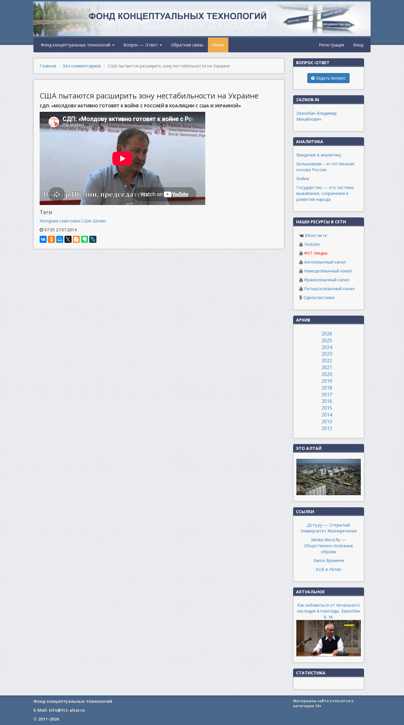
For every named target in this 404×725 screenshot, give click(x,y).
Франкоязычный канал (326, 279)
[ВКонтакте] (43, 239)
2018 (326, 388)
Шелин (99, 221)
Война (302, 178)
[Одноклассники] (51, 239)
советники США (75, 221)
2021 (326, 367)
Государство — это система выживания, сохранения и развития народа (325, 193)
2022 (326, 360)
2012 (326, 428)
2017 (326, 394)
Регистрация (331, 45)
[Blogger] (76, 239)
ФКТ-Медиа (315, 253)
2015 (326, 408)
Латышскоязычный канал (329, 288)
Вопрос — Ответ (141, 45)
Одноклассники (318, 297)
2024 (326, 347)
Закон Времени (328, 560)
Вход (358, 45)
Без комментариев (82, 66)
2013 (326, 421)
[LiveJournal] (92, 239)
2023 (326, 354)
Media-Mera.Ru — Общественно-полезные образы (328, 545)
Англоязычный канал (325, 262)
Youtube (312, 244)
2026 (326, 333)
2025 (326, 340)
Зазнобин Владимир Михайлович (316, 116)
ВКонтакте (316, 235)
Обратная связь (187, 45)
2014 (326, 414)
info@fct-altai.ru (67, 710)
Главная (48, 66)
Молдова (49, 221)
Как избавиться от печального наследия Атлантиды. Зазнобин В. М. (328, 611)
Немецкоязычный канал (328, 271)
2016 (326, 401)
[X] (68, 239)
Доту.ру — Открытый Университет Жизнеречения (328, 528)
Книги (218, 45)
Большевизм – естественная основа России (325, 166)
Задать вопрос (330, 78)
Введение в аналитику (318, 155)
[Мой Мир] (59, 239)
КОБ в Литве (328, 569)
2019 (326, 381)
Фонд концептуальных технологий (76, 45)
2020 (326, 374)
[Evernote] (84, 239)
